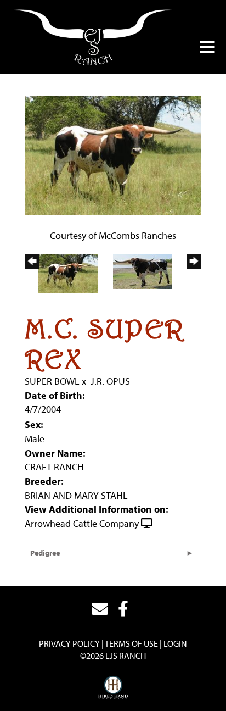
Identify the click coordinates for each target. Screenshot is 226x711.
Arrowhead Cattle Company (82, 523)
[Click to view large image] (113, 154)
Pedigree (45, 553)
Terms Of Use (131, 643)
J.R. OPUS (110, 381)
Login (175, 643)
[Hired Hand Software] (113, 688)
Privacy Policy (69, 643)
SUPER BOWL (52, 381)
